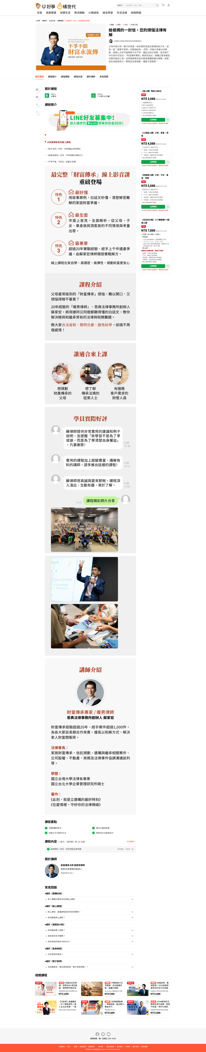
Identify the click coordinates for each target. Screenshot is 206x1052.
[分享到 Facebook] (37, 89)
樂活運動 (79, 12)
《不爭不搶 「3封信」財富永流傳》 (62, 162)
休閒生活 (65, 12)
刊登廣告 (62, 1046)
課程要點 (65, 76)
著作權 (100, 1046)
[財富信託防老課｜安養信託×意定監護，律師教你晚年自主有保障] (56, 989)
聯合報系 (120, 1046)
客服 (75, 1046)
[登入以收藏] (37, 112)
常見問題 (104, 76)
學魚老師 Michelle (110, 1010)
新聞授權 (83, 1046)
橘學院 (119, 5)
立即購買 (153, 120)
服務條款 (91, 1046)
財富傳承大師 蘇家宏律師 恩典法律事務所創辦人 (128, 41)
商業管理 (51, 12)
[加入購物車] (168, 120)
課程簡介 (52, 76)
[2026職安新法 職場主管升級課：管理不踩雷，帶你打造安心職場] (148, 1008)
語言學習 (108, 12)
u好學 (38, 21)
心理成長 (93, 12)
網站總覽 (144, 1046)
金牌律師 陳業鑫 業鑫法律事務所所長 (160, 1010)
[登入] (169, 5)
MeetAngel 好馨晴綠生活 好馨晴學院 (114, 991)
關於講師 (91, 76)
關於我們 (136, 1046)
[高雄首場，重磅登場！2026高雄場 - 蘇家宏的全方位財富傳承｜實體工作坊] (148, 989)
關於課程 (39, 76)
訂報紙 (128, 1046)
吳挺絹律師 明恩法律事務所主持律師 (68, 991)
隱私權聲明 (110, 1046)
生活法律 (122, 12)
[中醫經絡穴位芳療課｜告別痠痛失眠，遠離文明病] (102, 989)
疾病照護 (136, 12)
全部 (39, 12)
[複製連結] (37, 104)
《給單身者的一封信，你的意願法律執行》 (65, 155)
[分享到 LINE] (37, 97)
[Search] (157, 5)
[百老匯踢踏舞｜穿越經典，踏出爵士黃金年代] (102, 1008)
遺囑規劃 (61, 21)
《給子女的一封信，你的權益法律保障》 (64, 149)
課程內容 (78, 76)
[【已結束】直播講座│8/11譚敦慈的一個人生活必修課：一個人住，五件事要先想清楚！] (56, 1008)
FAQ (68, 1046)
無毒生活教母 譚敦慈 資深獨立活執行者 (68, 1010)
